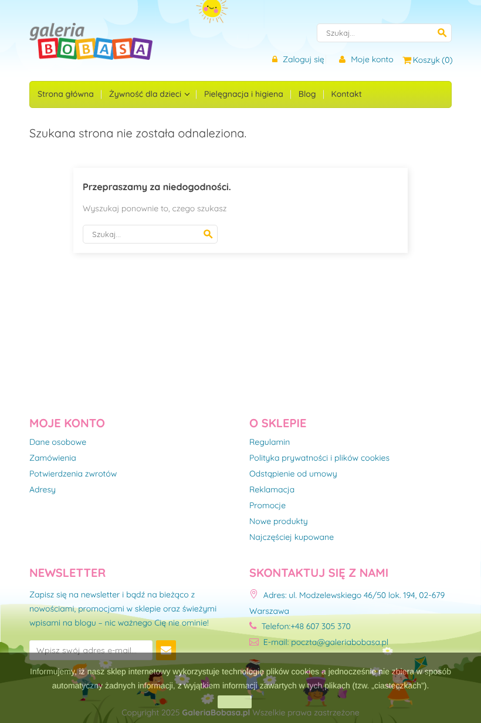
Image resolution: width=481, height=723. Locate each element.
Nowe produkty (278, 521)
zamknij (234, 702)
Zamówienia (52, 458)
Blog (307, 94)
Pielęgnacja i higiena (243, 94)
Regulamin (269, 442)
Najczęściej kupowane (291, 537)
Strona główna (66, 94)
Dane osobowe (57, 442)
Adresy (42, 490)
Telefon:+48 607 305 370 (305, 626)
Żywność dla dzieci (146, 94)
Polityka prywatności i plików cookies (319, 458)
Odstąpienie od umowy (293, 474)
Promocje (267, 506)
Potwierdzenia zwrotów (73, 474)
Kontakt (346, 94)
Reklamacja (271, 490)
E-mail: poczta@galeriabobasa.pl (324, 642)
